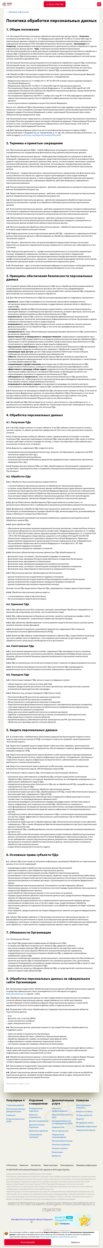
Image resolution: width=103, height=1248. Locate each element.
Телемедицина (66, 1165)
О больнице (11, 1165)
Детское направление (38, 1121)
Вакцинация (57, 1152)
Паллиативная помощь (62, 1141)
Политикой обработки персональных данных (59, 1237)
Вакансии (24, 1165)
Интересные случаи (85, 1123)
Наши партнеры (50, 1165)
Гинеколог (11, 1115)
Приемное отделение (38, 1131)
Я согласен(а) (28, 1242)
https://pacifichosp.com (16, 994)
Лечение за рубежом (61, 1145)
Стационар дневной (15, 1105)
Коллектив (36, 1165)
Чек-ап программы (60, 1131)
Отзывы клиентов (84, 1115)
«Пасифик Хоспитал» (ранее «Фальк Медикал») (32, 1219)
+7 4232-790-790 (54, 4)
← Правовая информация (17, 12)
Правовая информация (86, 1126)
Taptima (66, 1170)
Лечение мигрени (60, 1148)
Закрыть (75, 1242)
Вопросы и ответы (84, 1111)
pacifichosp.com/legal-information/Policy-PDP (41, 135)
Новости (80, 1119)
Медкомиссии (58, 1127)
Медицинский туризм (85, 1130)
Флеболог (56, 1156)
